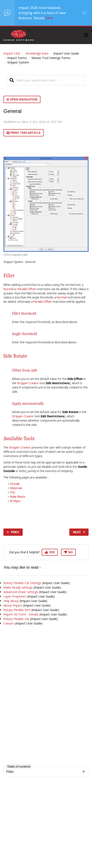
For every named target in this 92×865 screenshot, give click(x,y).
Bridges (15, 501)
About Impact (12, 605)
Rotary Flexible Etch (17, 610)
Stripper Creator (28, 383)
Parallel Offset (27, 289)
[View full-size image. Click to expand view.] (46, 204)
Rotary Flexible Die (16, 619)
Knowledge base (37, 53)
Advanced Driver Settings (20, 592)
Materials (16, 488)
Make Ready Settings (18, 587)
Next (77, 532)
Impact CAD (11, 53)
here (49, 18)
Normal (8, 289)
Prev (15, 532)
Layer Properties (14, 596)
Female (15, 484)
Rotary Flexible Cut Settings (22, 583)
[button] (86, 35)
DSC (12, 492)
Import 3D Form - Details (21, 614)
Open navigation (23, 99)
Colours (8, 623)
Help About (11, 601)
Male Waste (17, 497)
